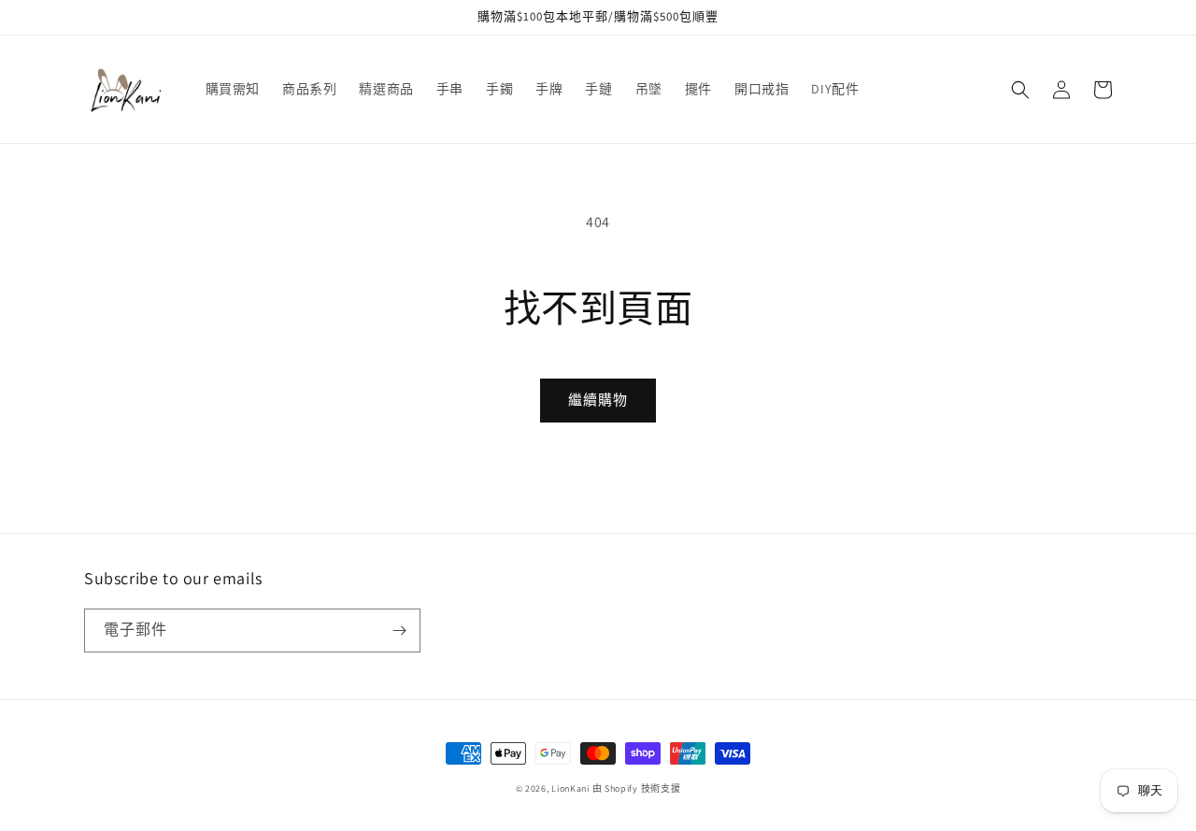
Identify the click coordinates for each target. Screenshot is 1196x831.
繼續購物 (598, 399)
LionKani (570, 788)
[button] (1020, 89)
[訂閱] (399, 630)
